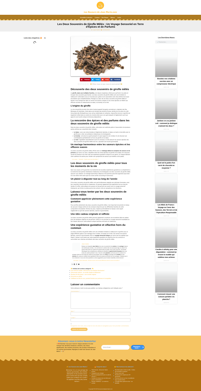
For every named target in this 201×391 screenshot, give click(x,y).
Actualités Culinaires (86, 17)
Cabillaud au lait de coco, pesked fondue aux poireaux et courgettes (91, 278)
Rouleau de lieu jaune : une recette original (83, 274)
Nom (73, 311)
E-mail (73, 317)
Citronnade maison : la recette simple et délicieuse (85, 272)
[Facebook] (76, 264)
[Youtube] (78, 264)
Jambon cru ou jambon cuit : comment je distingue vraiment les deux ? (166, 123)
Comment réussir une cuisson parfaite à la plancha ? (166, 296)
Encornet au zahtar (76, 276)
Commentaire (75, 291)
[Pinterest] (74, 264)
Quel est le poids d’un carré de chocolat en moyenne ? (166, 165)
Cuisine (97, 17)
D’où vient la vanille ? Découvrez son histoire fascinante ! (88, 270)
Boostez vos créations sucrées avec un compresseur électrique (166, 81)
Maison (113, 17)
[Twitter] (72, 264)
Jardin (119, 17)
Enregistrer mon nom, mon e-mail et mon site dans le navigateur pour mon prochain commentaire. (100, 325)
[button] (45, 38)
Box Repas (105, 17)
